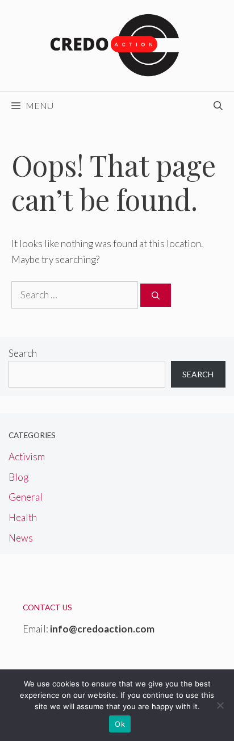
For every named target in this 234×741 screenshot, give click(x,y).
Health (23, 517)
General (26, 497)
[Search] (156, 295)
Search (23, 353)
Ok (120, 723)
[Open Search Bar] (218, 105)
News (21, 538)
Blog (18, 477)
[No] (219, 705)
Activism (27, 457)
